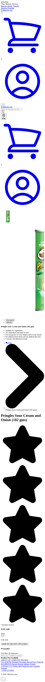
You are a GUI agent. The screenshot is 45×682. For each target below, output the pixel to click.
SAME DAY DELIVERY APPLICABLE (14, 644)
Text (2, 653)
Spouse (20, 664)
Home (9, 343)
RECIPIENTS (6, 664)
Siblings (26, 664)
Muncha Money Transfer (10, 6)
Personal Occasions (19, 662)
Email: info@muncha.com (22, 666)
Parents (14, 664)
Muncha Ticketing (7, 8)
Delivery (9, 322)
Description (10, 320)
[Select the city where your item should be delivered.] (2, 12)
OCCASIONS (6, 662)
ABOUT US (5, 660)
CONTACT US (7, 666)
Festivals (40, 662)
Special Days (31, 662)
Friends (32, 664)
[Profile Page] (22, 102)
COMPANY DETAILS (19, 660)
